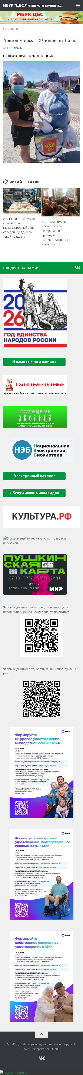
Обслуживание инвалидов (34, 493)
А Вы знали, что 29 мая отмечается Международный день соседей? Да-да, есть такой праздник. (19, 227)
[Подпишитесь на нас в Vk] (77, 267)
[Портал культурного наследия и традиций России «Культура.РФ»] (41, 517)
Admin (18, 48)
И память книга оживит (34, 362)
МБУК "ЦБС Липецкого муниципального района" (33, 5)
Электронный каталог (34, 476)
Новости (10, 28)
